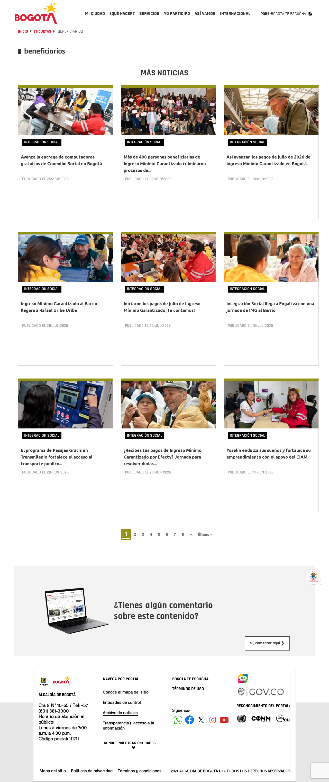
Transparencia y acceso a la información (128, 725)
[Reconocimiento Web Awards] (282, 718)
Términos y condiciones (139, 770)
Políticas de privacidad (92, 770)
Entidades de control (122, 702)
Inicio (23, 31)
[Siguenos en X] (201, 719)
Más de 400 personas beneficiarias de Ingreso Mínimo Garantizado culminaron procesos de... (165, 163)
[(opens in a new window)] (242, 677)
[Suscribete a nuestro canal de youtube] (224, 719)
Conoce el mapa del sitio (126, 692)
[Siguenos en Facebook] (177, 719)
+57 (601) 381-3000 (63, 708)
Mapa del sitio (53, 770)
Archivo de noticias (120, 712)
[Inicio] (36, 13)
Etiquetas (42, 31)
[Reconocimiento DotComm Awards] (261, 718)
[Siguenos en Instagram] (212, 719)
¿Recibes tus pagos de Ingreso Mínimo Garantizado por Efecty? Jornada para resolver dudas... (163, 456)
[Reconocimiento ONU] (241, 718)
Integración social (41, 142)
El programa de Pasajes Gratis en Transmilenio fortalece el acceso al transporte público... (56, 456)
